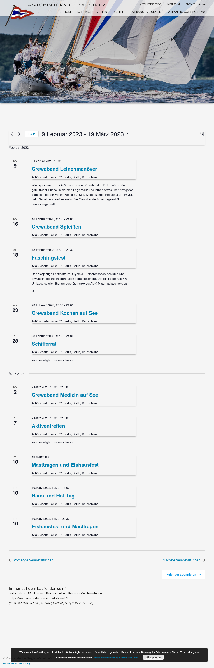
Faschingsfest (48, 257)
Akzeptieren (153, 657)
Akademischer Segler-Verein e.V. (67, 5)
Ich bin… (83, 11)
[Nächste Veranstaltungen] (19, 133)
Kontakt (189, 4)
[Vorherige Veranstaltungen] (11, 133)
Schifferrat (44, 343)
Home (68, 11)
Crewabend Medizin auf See (65, 394)
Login (203, 4)
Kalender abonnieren (181, 574)
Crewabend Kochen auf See (65, 312)
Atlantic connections (187, 11)
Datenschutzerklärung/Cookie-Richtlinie (116, 657)
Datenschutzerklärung (16, 663)
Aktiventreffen (48, 425)
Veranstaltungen (147, 11)
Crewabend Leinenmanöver (64, 168)
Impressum (173, 4)
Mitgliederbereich (151, 4)
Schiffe (120, 11)
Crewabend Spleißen (56, 226)
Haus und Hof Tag (53, 495)
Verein (102, 11)
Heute (31, 134)
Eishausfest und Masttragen (65, 526)
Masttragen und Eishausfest (65, 464)
